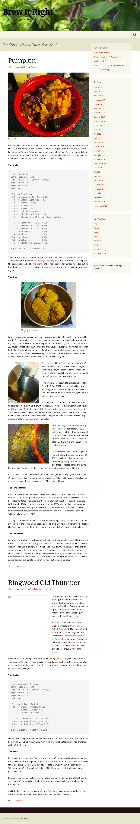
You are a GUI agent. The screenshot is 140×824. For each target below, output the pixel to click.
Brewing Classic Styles (46, 260)
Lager (96, 236)
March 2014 (98, 180)
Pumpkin (22, 61)
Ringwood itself (58, 658)
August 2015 (98, 125)
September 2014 (100, 163)
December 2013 (100, 193)
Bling (95, 223)
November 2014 (100, 155)
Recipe (34, 67)
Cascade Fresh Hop (101, 69)
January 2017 (99, 104)
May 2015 (97, 134)
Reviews (97, 249)
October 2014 (99, 159)
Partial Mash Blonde (101, 52)
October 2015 (99, 117)
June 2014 (98, 168)
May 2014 (97, 172)
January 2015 (99, 146)
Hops (96, 232)
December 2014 (100, 151)
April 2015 (97, 138)
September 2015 (100, 121)
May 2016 (97, 108)
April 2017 (97, 91)
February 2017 (99, 100)
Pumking (69, 152)
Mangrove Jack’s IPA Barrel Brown (107, 57)
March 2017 (98, 96)
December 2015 (100, 112)
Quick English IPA (100, 61)
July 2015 (97, 129)
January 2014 (99, 189)
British (32, 589)
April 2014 (97, 176)
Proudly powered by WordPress (16, 818)
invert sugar (77, 642)
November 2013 (100, 197)
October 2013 (99, 201)
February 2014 (99, 184)
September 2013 (100, 206)
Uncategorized (49, 589)
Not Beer (97, 240)
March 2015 (98, 142)
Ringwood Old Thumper (44, 583)
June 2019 (98, 87)
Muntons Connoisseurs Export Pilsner (109, 65)
